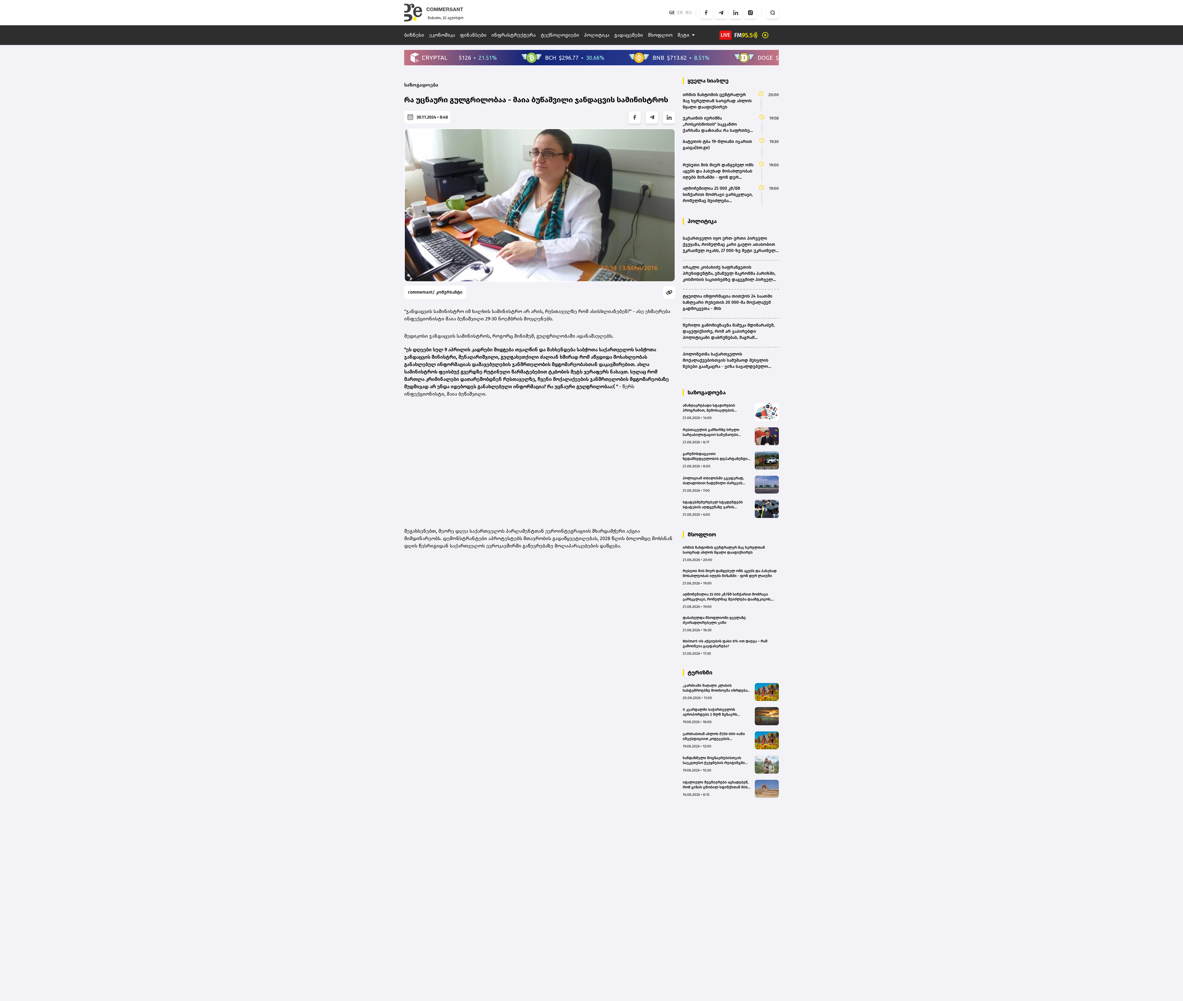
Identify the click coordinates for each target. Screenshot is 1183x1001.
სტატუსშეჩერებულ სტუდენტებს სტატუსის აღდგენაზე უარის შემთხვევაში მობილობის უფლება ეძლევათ (714, 505)
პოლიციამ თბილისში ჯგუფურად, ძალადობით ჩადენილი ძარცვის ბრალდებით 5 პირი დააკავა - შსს (713, 481)
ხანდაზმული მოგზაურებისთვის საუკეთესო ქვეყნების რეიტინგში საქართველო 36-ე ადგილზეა (714, 760)
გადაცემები (628, 35)
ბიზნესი (414, 35)
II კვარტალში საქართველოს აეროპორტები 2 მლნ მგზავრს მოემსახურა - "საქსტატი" (710, 712)
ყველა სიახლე (708, 80)
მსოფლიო (660, 35)
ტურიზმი (700, 672)
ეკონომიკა (442, 35)
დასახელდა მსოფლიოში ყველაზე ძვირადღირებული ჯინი (714, 620)
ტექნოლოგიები (560, 35)
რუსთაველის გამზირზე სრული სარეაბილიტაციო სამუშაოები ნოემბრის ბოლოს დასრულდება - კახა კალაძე (713, 432)
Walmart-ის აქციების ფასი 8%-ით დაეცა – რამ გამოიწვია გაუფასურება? (725, 643)
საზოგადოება (421, 85)
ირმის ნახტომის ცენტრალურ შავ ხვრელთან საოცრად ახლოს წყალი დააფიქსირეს (724, 550)
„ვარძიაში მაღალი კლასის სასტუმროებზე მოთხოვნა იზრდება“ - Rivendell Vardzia (717, 688)
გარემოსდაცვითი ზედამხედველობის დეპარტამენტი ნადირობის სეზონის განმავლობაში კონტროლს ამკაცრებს (716, 456)
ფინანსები (473, 35)
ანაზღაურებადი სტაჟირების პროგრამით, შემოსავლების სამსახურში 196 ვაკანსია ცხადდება (715, 408)
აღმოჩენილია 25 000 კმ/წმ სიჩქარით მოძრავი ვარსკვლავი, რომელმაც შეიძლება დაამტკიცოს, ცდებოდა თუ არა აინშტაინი (727, 597)
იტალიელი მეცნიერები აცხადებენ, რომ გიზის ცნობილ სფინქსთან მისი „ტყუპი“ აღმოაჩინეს (716, 785)
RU (688, 12)
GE (672, 12)
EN (680, 12)
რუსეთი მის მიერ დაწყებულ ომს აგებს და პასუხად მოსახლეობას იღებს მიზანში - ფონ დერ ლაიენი (730, 573)
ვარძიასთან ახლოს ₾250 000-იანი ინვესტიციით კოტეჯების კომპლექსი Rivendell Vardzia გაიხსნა (716, 736)
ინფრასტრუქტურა (513, 35)
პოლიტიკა (596, 35)
